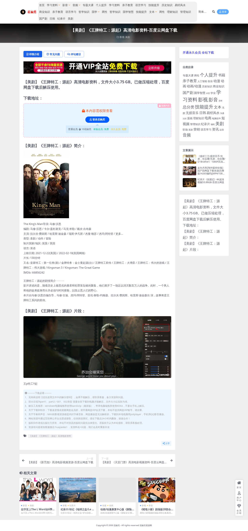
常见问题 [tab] (55, 54)
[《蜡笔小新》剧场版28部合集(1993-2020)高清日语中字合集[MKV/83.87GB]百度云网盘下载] (156, 490)
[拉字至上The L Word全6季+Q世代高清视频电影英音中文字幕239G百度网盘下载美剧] (37, 490)
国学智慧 (128, 12)
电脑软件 (216, 118)
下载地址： (191, 225)
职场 (185, 129)
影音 (65, 5)
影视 (122, 37)
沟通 (222, 113)
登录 (224, 12)
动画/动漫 (194, 86)
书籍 (221, 75)
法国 (184, 118)
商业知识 (44, 12)
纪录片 (61, 18)
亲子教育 (127, 5)
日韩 (52, 18)
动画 (111, 505)
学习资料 (52, 5)
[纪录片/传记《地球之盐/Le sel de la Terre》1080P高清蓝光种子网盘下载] (77, 490)
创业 (210, 81)
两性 (104, 12)
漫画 (189, 118)
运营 (221, 129)
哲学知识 (84, 12)
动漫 (104, 505)
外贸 (208, 93)
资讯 (215, 129)
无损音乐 (192, 113)
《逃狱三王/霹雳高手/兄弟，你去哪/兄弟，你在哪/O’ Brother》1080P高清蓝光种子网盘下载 (211, 160)
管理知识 (185, 12)
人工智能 (202, 81)
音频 (75, 5)
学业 (213, 93)
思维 (220, 100)
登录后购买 (98, 119)
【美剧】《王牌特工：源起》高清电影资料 (50, 435)
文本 (152, 12)
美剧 (70, 18)
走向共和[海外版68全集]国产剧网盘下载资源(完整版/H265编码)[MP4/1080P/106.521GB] (211, 172)
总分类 (188, 107)
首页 (42, 5)
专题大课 (88, 5)
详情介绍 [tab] (34, 54)
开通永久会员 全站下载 (198, 52)
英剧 (190, 129)
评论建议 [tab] (76, 54)
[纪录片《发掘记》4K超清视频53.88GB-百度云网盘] (189, 182)
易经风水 (180, 5)
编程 (213, 124)
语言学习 (140, 5)
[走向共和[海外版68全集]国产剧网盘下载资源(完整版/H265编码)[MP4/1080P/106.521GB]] (189, 170)
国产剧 (43, 18)
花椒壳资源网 (146, 525)
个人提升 (101, 5)
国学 (94, 12)
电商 (208, 118)
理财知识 (172, 12)
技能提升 (153, 5)
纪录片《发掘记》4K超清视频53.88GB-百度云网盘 (211, 181)
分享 (167, 443)
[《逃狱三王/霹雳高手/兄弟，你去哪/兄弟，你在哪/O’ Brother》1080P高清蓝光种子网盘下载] (189, 159)
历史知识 (167, 5)
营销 (197, 129)
